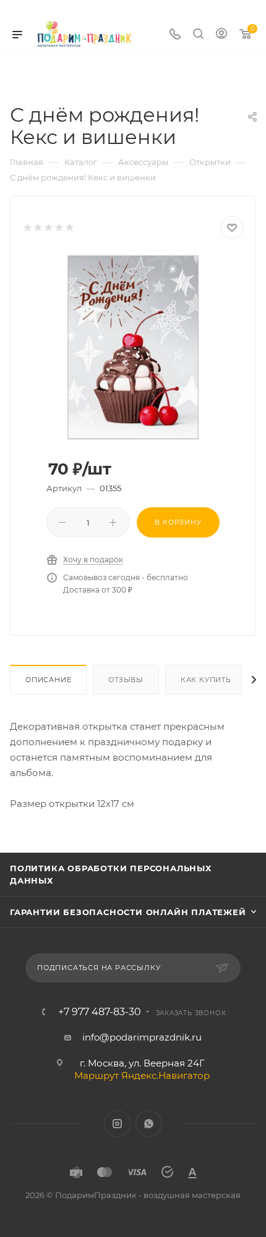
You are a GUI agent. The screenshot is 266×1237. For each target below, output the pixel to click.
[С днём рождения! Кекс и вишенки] (133, 346)
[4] (58, 227)
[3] (48, 227)
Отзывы (126, 679)
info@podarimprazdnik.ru (142, 1037)
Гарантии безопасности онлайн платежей (128, 912)
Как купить (206, 679)
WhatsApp (148, 1123)
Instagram (117, 1123)
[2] (37, 227)
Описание (48, 679)
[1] (27, 227)
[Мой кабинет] (221, 35)
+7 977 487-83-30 (99, 1012)
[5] (69, 227)
